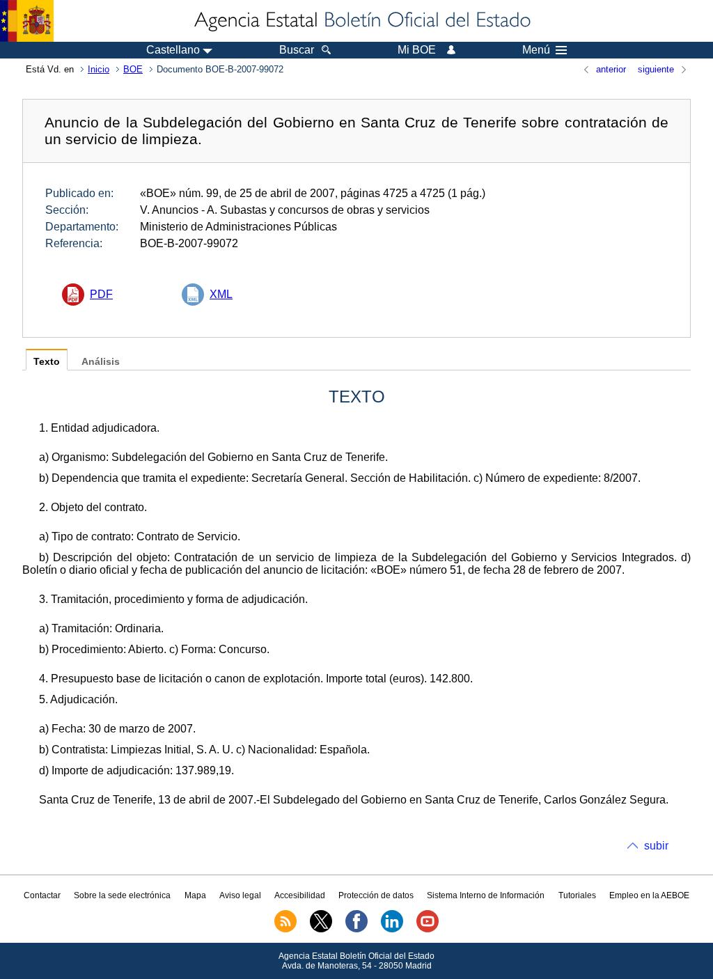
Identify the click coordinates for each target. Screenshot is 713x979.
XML (221, 294)
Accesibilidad (299, 895)
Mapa (195, 895)
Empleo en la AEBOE (649, 895)
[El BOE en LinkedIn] (392, 929)
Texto (46, 362)
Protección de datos (376, 895)
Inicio (98, 69)
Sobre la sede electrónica (122, 895)
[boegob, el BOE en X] (321, 929)
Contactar (42, 895)
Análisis (100, 362)
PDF (101, 294)
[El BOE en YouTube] (427, 929)
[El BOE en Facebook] (356, 929)
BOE (133, 69)
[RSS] (285, 929)
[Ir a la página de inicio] (361, 21)
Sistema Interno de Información (485, 895)
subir (656, 846)
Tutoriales (577, 895)
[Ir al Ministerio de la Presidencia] (27, 21)
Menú (536, 50)
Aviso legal (240, 895)
